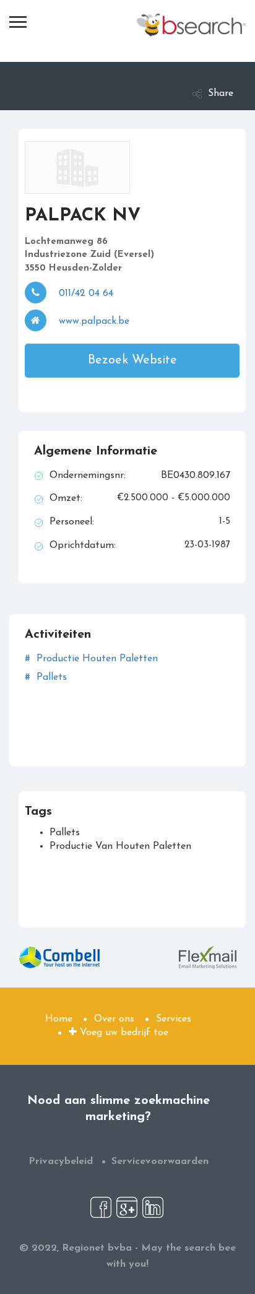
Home (58, 1019)
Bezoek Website (132, 360)
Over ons (114, 1019)
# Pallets (46, 677)
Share (220, 93)
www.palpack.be (94, 321)
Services (173, 1019)
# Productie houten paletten (91, 659)
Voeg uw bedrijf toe (122, 1033)
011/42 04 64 (86, 293)
